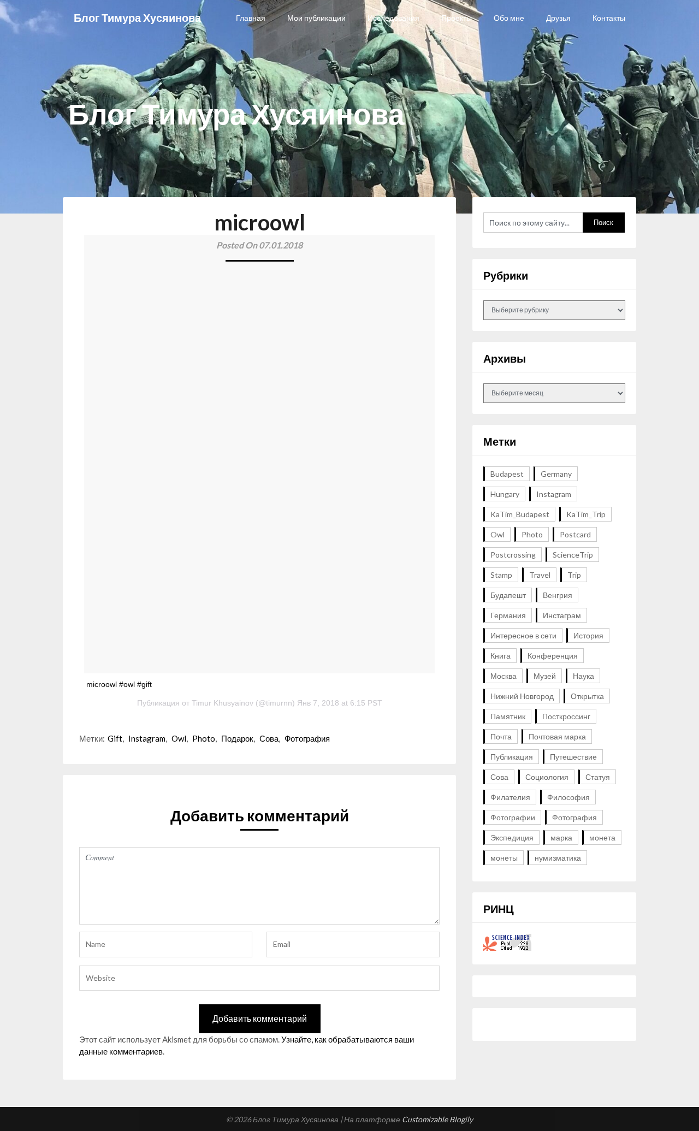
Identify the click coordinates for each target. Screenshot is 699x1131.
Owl (178, 738)
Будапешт (508, 595)
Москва (503, 675)
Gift (115, 738)
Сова (269, 738)
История (588, 635)
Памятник (507, 716)
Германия (508, 615)
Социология (546, 776)
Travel (539, 574)
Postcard (575, 534)
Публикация (511, 756)
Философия (568, 797)
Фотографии (512, 817)
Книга (500, 655)
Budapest (507, 473)
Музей (545, 675)
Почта (501, 736)
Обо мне (509, 17)
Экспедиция (512, 837)
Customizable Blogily (437, 1119)
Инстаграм (562, 615)
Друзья (558, 17)
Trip (574, 574)
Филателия (510, 797)
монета (602, 837)
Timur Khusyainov (222, 702)
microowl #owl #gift (119, 684)
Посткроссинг (566, 716)
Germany (556, 473)
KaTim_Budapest (519, 514)
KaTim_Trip (586, 514)
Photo (203, 738)
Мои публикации (316, 17)
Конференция (553, 655)
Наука (583, 675)
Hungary (504, 494)
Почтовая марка (557, 736)
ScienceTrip (573, 554)
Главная (250, 17)
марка (561, 837)
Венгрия (557, 595)
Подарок (237, 738)
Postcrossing (513, 554)
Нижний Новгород (522, 696)
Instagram (146, 738)
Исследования (393, 17)
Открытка (587, 696)
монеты (504, 857)
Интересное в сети (523, 635)
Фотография (307, 738)
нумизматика (558, 857)
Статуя (597, 776)
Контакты (609, 17)
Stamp (501, 574)
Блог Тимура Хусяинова (137, 17)
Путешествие (573, 756)
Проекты (456, 17)
